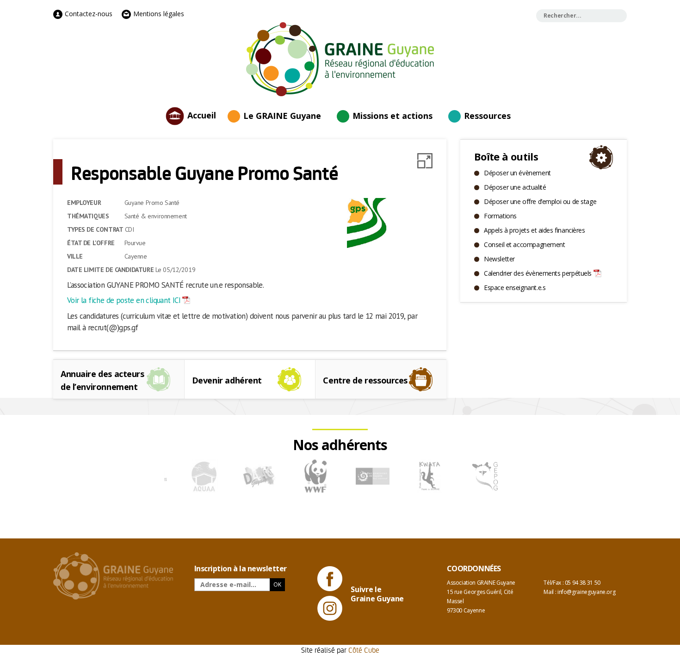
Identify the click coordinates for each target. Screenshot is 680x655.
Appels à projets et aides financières (534, 230)
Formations (500, 215)
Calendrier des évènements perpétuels (538, 273)
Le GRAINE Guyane (282, 115)
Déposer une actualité (515, 187)
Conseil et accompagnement (524, 244)
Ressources (487, 115)
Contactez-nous (87, 13)
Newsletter (499, 258)
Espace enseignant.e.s (514, 287)
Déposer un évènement (517, 172)
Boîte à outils (506, 156)
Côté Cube (363, 649)
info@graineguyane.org (586, 592)
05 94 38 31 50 (582, 583)
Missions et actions (392, 115)
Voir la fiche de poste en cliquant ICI (123, 300)
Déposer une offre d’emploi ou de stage (540, 201)
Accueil (201, 114)
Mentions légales (157, 13)
